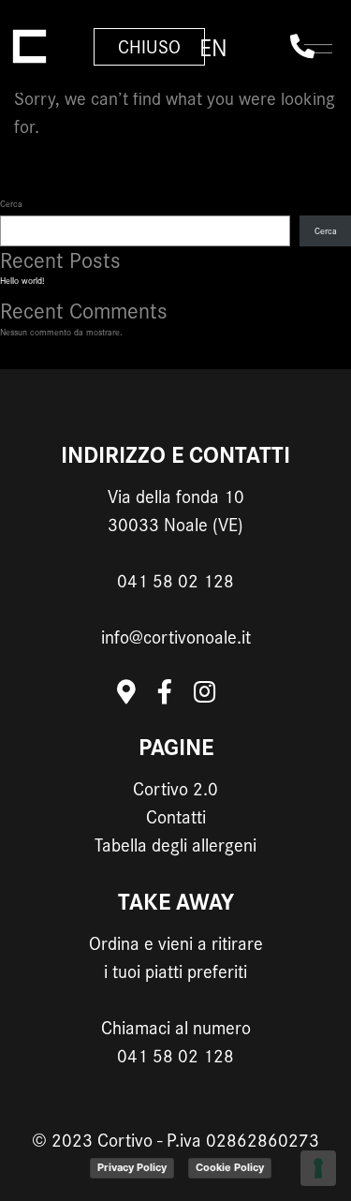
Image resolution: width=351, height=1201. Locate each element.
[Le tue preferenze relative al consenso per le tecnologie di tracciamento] (318, 1168)
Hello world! (22, 280)
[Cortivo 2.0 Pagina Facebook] (175, 697)
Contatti (176, 816)
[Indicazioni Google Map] (137, 697)
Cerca (11, 204)
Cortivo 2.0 (175, 788)
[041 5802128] (302, 46)
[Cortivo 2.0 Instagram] (214, 697)
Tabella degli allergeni (175, 844)
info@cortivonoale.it (176, 636)
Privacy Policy (132, 1167)
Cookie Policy (230, 1167)
